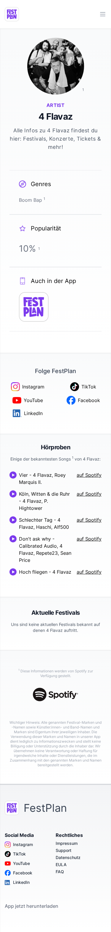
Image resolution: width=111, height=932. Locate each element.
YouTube (21, 863)
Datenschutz (68, 857)
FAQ (60, 871)
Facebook (22, 872)
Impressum (67, 843)
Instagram (23, 844)
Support (63, 850)
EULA (61, 864)
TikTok (19, 853)
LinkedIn (21, 882)
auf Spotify (89, 475)
